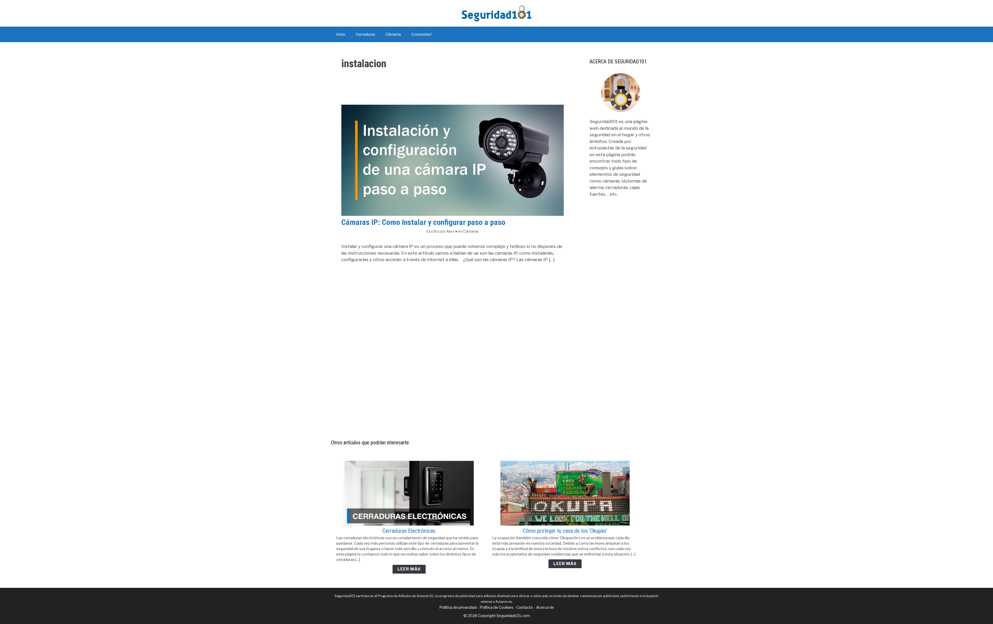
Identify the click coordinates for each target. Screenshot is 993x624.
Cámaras (393, 34)
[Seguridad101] (496, 13)
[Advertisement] (621, 331)
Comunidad (421, 34)
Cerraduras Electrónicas (408, 531)
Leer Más (409, 569)
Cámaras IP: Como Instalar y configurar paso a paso (423, 222)
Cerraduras (365, 34)
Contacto (524, 607)
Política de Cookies (496, 607)
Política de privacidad (458, 607)
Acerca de (545, 607)
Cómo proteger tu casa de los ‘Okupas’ (565, 531)
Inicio (340, 34)
